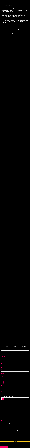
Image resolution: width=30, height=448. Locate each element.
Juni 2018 (2, 369)
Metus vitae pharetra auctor (15, 345)
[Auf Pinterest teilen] (15, 122)
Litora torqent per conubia (4, 416)
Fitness (2, 376)
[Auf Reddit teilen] (15, 236)
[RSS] (1, 409)
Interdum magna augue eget (5, 345)
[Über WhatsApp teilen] (15, 339)
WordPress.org (2, 383)
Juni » (2, 436)
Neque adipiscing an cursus (4, 356)
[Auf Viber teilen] (15, 179)
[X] (1, 392)
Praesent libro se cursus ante (24, 345)
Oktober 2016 (2, 370)
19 (9, 430)
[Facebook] (1, 390)
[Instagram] (1, 391)
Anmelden (2, 380)
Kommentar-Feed (3, 382)
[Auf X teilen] (15, 68)
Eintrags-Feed (2, 381)
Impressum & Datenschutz (15, 441)
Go (2, 399)
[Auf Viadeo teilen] (15, 309)
